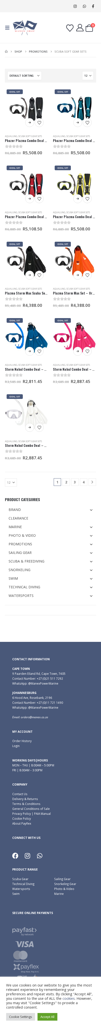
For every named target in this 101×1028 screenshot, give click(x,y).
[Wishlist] (69, 28)
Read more (29, 122)
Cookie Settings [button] (20, 1016)
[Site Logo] (25, 27)
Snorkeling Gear (65, 884)
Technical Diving (23, 884)
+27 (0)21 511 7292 (50, 678)
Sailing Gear (62, 879)
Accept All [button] (47, 1016)
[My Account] (80, 27)
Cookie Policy (21, 818)
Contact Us (19, 794)
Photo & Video (64, 889)
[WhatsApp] (84, 6)
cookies (69, 998)
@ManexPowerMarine (43, 683)
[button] (9, 28)
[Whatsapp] (40, 856)
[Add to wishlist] (39, 122)
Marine (59, 894)
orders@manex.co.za (34, 717)
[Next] (92, 482)
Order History (22, 741)
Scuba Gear (20, 879)
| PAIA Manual (41, 814)
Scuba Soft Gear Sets (30, 136)
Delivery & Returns (25, 799)
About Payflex (21, 823)
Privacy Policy (21, 814)
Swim (16, 894)
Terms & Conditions (26, 804)
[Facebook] (93, 6)
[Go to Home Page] (6, 51)
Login (16, 746)
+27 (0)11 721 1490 (50, 702)
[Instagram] (75, 6)
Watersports (21, 889)
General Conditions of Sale (31, 809)
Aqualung (11, 136)
